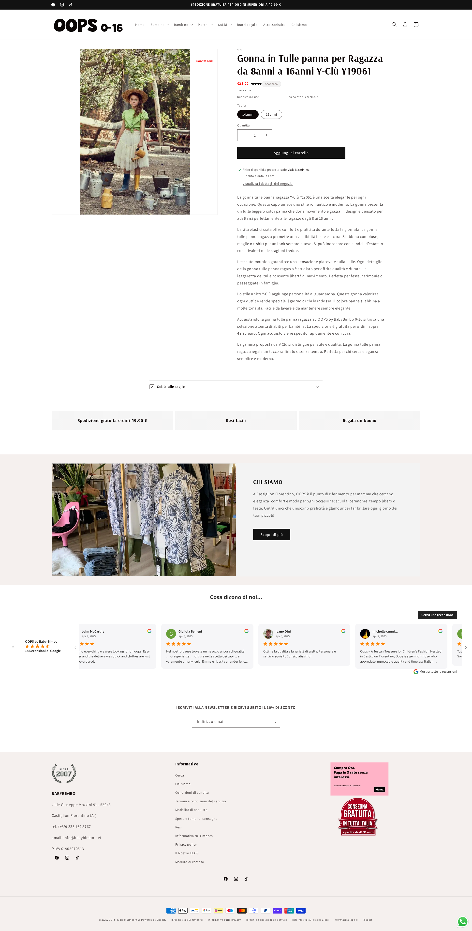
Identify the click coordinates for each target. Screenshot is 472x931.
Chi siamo (183, 784)
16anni (271, 114)
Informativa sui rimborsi (194, 836)
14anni (247, 114)
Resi (178, 827)
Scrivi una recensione (437, 615)
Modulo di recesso (189, 862)
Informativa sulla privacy (224, 919)
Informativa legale (346, 919)
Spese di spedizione (274, 97)
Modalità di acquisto (191, 809)
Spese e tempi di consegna (196, 818)
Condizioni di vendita (192, 792)
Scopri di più (272, 534)
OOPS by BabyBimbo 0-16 (124, 919)
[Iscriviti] (274, 722)
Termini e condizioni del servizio (200, 801)
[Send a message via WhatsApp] (463, 922)
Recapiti (368, 919)
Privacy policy (186, 844)
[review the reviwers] (124, 632)
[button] (159, 24)
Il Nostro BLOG (187, 853)
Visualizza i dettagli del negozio (268, 183)
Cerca (179, 775)
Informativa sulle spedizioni (310, 919)
